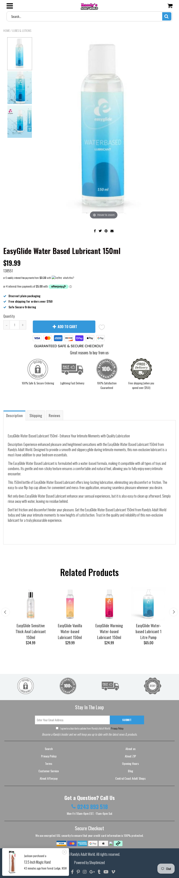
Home (6, 30)
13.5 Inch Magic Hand (37, 862)
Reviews (54, 415)
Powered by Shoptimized (89, 862)
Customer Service (48, 771)
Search (49, 748)
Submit (126, 720)
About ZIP (130, 756)
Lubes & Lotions (21, 30)
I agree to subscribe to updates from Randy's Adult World (92, 728)
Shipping (35, 415)
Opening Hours (130, 763)
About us (131, 748)
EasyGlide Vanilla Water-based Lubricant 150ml (70, 631)
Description (14, 415)
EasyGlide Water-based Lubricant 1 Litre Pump (149, 631)
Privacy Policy (117, 728)
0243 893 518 (92, 807)
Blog (130, 771)
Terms (48, 763)
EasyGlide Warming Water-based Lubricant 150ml (109, 631)
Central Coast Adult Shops (130, 778)
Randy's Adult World (83, 854)
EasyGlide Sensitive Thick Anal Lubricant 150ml (30, 631)
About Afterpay (48, 778)
